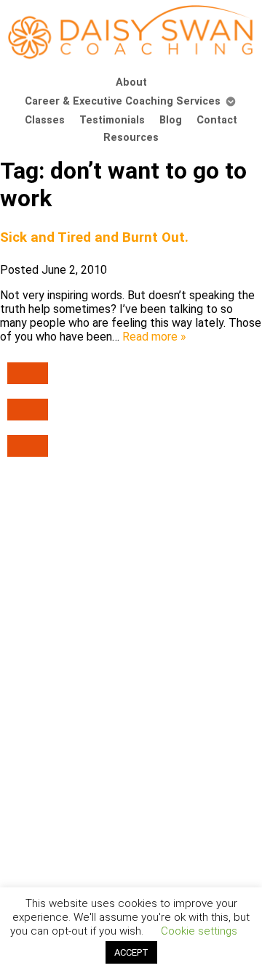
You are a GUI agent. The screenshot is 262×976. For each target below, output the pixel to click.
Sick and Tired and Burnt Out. (94, 237)
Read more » (154, 336)
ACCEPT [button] (131, 952)
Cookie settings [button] (199, 931)
